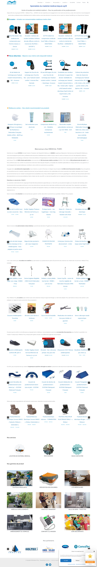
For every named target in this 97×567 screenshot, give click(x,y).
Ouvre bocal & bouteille (48, 315)
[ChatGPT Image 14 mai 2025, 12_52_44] (77, 444)
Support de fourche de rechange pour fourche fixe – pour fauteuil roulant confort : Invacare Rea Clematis (32, 78)
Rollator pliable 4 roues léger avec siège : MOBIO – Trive (15, 281)
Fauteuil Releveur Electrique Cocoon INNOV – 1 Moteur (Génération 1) (32, 419)
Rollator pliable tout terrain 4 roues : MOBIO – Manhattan (82, 281)
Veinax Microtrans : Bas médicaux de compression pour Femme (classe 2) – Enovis (15, 41)
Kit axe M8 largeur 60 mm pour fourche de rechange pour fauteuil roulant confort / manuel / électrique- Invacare (48, 78)
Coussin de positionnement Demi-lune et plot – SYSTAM (31, 384)
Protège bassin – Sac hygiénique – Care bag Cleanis (48, 211)
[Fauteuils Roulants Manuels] (19, 470)
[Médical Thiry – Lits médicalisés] (77, 470)
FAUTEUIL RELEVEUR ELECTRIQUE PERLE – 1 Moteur (65, 419)
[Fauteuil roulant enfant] (77, 515)
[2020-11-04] (48, 444)
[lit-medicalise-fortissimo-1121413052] (19, 444)
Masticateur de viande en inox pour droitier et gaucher (65, 318)
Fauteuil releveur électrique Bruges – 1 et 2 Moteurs (82, 419)
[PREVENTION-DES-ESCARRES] (48, 470)
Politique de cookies (71, 564)
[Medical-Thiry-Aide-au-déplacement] (19, 492)
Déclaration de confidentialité (81, 564)
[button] (94, 551)
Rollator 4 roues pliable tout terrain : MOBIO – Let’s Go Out (48, 281)
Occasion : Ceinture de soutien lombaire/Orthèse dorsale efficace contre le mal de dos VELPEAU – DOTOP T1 (32, 41)
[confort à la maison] (48, 515)
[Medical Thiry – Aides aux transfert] (48, 492)
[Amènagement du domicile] (19, 515)
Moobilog (47, 553)
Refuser (77, 560)
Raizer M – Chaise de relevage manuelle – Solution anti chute (65, 211)
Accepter (66, 560)
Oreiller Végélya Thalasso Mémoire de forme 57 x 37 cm (31, 211)
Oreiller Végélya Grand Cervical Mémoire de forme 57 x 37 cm (32, 352)
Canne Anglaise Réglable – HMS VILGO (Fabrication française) (31, 281)
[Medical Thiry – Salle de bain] (77, 492)
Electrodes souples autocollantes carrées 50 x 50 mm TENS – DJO (65, 127)
